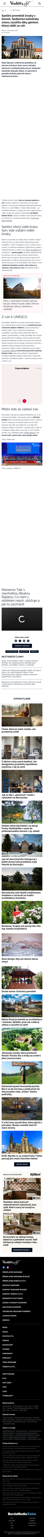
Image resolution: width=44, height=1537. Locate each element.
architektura (12, 651)
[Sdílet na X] (20, 641)
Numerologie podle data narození (23, 1408)
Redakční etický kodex (12, 1298)
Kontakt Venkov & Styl (12, 1294)
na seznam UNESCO (9, 351)
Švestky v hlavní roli (21, 1431)
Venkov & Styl (8, 1367)
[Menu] (4, 3)
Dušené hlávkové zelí (8, 1431)
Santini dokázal (29, 433)
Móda (4, 1327)
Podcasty (6, 1358)
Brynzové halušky (8, 1439)
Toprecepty (7, 1396)
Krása (5, 1332)
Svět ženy (6, 1383)
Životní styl (8, 1336)
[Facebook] (3, 1267)
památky (34, 651)
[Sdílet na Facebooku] (16, 641)
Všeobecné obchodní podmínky (16, 1311)
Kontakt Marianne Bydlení (14, 1290)
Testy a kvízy (28, 1406)
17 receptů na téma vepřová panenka (26, 1433)
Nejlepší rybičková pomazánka (17, 1437)
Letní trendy (14, 1410)
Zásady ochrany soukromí (14, 1303)
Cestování (16, 10)
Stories (5, 1349)
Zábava (5, 1340)
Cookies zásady (9, 1316)
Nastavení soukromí (11, 1307)
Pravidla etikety (6, 1406)
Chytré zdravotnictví (30, 1419)
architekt (24, 651)
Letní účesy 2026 (32, 1421)
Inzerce (6, 1320)
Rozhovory (7, 1345)
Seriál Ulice (19, 1419)
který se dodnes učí (33, 250)
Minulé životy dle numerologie (23, 1417)
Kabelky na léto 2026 (20, 1421)
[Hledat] (39, 3)
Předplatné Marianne (12, 1272)
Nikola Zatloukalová (10, 30)
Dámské (32, 1520)
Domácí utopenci (32, 1437)
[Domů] (22, 3)
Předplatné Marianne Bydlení (16, 1277)
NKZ (12, 1523)
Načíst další (22, 1164)
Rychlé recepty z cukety (34, 1439)
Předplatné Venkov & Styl (14, 1281)
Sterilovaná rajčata (8, 1435)
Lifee (4, 1391)
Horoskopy (7, 1354)
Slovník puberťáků (18, 1406)
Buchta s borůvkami (20, 1439)
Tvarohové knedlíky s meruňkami (24, 1435)
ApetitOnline (8, 1374)
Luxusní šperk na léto (9, 1423)
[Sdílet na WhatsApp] (28, 641)
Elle (4, 1378)
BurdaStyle (32, 1523)
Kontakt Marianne (10, 1285)
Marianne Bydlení (21, 1250)
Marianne (32, 1518)
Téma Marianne (9, 1362)
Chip (4, 1387)
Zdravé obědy (23, 1410)
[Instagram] (8, 1267)
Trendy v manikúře (7, 1417)
